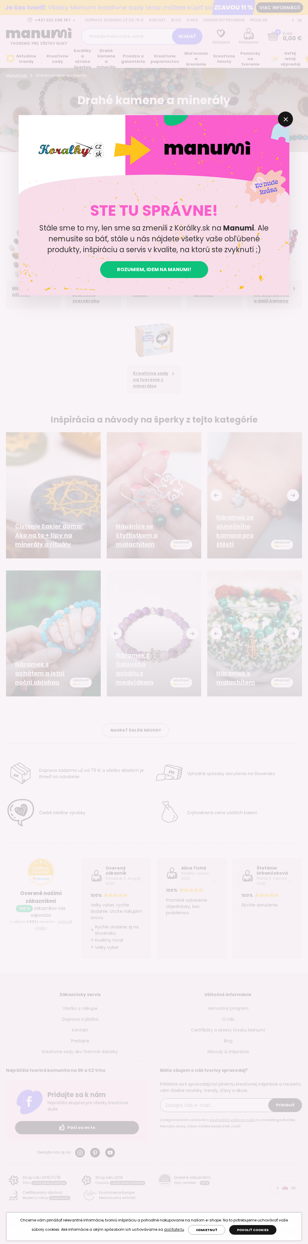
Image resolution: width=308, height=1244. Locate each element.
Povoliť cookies (253, 1229)
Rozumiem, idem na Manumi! (154, 269)
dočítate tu (174, 1229)
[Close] (285, 119)
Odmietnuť (206, 1229)
